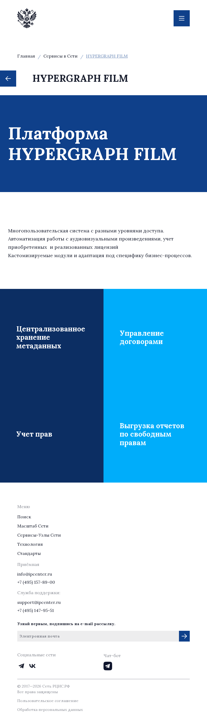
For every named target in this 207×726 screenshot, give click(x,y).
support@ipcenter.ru (39, 602)
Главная (26, 56)
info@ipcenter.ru (34, 574)
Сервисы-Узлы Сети (39, 535)
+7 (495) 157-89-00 (36, 582)
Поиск (24, 516)
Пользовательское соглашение (47, 700)
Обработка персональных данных (50, 709)
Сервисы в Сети (60, 56)
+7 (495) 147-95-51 (35, 610)
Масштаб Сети (33, 526)
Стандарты (29, 553)
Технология (30, 544)
